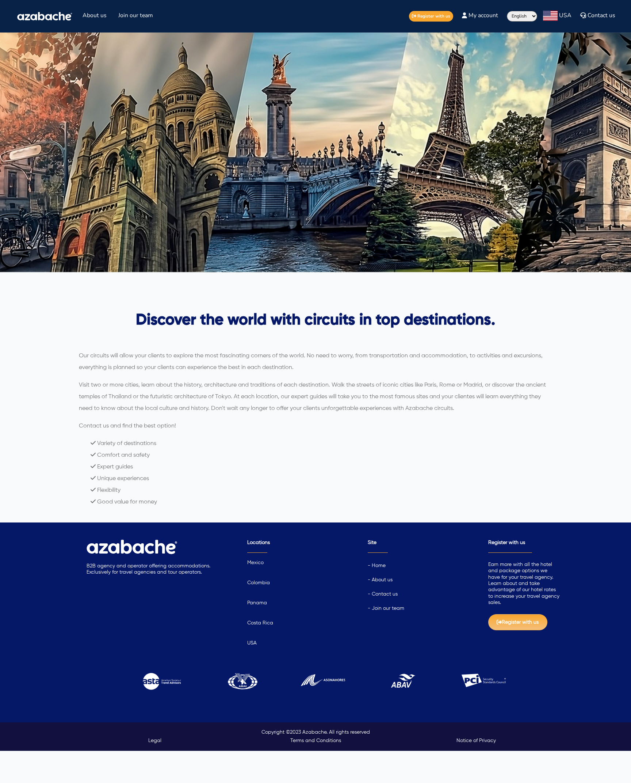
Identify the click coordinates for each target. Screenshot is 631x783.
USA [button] (564, 15)
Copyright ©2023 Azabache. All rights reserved (315, 732)
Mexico (255, 562)
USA (252, 643)
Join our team (135, 15)
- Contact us (383, 594)
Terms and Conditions (315, 740)
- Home (377, 565)
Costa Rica (260, 623)
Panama (257, 602)
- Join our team (386, 608)
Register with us (433, 16)
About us (95, 15)
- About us (380, 579)
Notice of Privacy (476, 740)
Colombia (258, 582)
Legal (154, 740)
